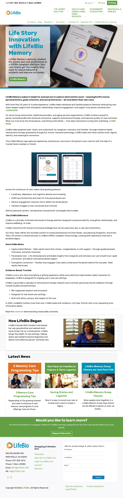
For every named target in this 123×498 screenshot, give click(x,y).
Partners (38, 469)
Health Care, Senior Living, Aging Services (79, 13)
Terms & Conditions (74, 486)
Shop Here (39, 454)
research (18, 311)
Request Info (86, 22)
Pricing (112, 3)
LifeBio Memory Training (105, 22)
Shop (102, 3)
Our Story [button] (60, 22)
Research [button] (48, 22)
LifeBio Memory (18, 79)
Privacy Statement (95, 486)
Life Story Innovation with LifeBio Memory (26, 42)
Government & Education (96, 10)
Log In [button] (90, 3)
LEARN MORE (12, 110)
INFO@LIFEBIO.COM (20, 468)
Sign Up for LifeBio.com (45, 458)
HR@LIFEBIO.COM (17, 471)
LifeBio (26, 488)
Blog (40, 22)
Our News (31, 22)
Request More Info (61, 433)
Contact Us (74, 22)
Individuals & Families (114, 10)
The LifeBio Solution (59, 10)
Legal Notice (71, 489)
